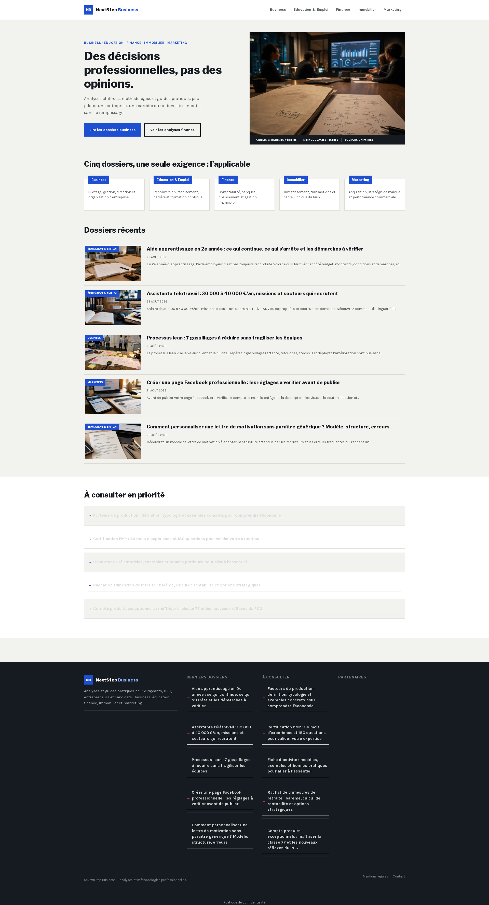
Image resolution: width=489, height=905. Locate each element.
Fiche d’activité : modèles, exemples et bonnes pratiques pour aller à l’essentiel (170, 561)
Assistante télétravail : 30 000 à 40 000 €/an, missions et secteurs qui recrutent (221, 733)
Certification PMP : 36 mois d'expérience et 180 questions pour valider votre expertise (176, 538)
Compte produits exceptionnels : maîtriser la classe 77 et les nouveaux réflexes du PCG (177, 608)
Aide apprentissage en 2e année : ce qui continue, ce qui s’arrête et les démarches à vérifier (221, 697)
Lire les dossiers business (112, 130)
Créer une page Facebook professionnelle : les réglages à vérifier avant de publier (222, 798)
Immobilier (367, 9)
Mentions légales (375, 876)
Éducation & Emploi (311, 9)
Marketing (392, 9)
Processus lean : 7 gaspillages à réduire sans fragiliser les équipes (221, 765)
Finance (343, 9)
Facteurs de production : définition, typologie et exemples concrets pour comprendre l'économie (187, 515)
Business (278, 9)
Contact (399, 876)
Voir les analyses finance (172, 130)
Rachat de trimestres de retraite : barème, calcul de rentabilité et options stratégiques (177, 585)
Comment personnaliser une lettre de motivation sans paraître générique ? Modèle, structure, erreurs (220, 833)
